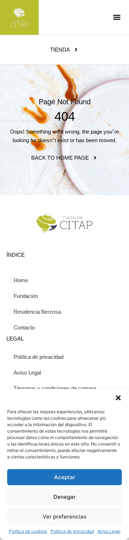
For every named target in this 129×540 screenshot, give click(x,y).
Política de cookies (28, 531)
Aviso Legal (108, 531)
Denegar (64, 496)
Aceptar (64, 477)
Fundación (26, 296)
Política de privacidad (72, 531)
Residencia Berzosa (37, 312)
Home (21, 280)
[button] (118, 397)
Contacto (24, 327)
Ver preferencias (64, 516)
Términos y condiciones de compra (55, 388)
